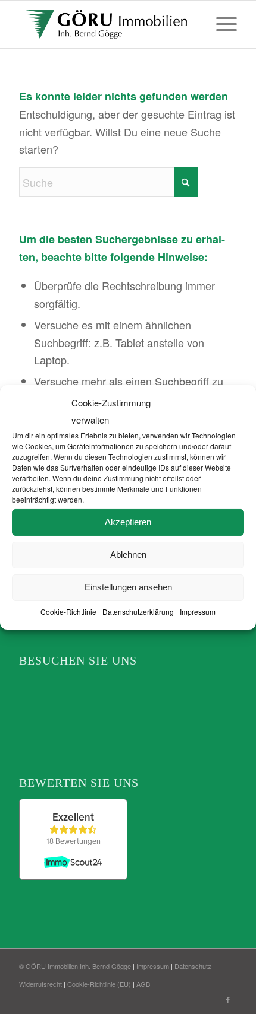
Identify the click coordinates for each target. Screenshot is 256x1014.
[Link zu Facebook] (228, 999)
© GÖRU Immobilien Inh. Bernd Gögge (75, 966)
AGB (143, 983)
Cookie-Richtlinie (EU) (99, 983)
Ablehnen (128, 554)
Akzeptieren (128, 522)
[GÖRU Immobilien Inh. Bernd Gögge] (106, 24)
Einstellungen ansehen (128, 587)
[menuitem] (220, 24)
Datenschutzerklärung (138, 611)
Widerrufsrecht (40, 983)
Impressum (198, 611)
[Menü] (220, 24)
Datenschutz (192, 966)
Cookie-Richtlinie (68, 611)
